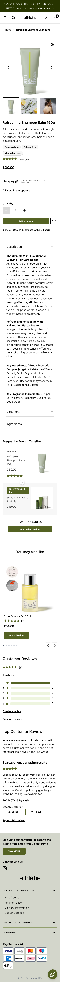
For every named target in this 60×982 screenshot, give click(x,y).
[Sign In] (46, 18)
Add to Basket (16, 635)
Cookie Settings (14, 912)
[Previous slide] (48, 645)
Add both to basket (30, 529)
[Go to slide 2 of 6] (6, 645)
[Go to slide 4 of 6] (11, 645)
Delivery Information (16, 907)
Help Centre (11, 897)
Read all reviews (12, 719)
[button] (52, 974)
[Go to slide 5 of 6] (14, 645)
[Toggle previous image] (8, 67)
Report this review (14, 820)
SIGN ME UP (14, 851)
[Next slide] (54, 645)
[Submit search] (13, 18)
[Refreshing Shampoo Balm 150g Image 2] (29, 105)
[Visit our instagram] (5, 868)
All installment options (16, 190)
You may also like (30, 552)
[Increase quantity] (24, 210)
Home (8, 29)
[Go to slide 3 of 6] (9, 645)
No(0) (38, 812)
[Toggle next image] (51, 67)
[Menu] (4, 18)
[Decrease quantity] (6, 210)
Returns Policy (13, 902)
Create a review (12, 711)
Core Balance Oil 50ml (17, 616)
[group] (30, 67)
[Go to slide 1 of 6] (3, 645)
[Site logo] (30, 18)
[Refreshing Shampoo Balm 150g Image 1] (11, 105)
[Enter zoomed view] (52, 44)
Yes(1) (15, 812)
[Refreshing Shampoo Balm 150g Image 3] (48, 105)
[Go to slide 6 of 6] (16, 645)
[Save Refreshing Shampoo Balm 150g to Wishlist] (54, 221)
